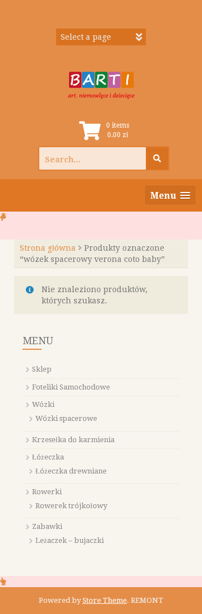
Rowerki (47, 492)
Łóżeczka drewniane (71, 471)
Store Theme (104, 600)
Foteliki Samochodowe (71, 387)
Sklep (42, 369)
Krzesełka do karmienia (73, 439)
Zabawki (47, 526)
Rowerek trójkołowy (71, 505)
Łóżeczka (48, 457)
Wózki (43, 404)
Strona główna (48, 247)
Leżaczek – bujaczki (69, 540)
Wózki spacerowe (66, 418)
